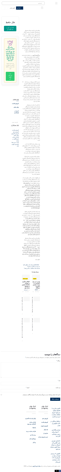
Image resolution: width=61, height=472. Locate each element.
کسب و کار (25, 278)
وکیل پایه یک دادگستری (30, 418)
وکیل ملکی (16, 107)
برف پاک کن (33, 435)
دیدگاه (58, 361)
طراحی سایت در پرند (31, 431)
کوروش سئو (45, 418)
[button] (56, 3)
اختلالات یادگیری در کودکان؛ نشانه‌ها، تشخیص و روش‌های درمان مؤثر (26, 285)
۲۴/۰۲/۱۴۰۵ (37, 291)
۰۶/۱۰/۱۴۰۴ (27, 291)
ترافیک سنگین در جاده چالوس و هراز (55, 423)
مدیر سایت (25, 289)
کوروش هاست (15, 103)
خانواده (34, 278)
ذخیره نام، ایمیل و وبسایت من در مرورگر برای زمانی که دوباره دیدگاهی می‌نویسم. (41, 394)
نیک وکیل (46, 429)
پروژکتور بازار (32, 438)
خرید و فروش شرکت (43, 437)
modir (36, 289)
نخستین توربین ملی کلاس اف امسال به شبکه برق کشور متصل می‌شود (55, 445)
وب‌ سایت (58, 387)
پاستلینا (34, 427)
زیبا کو (34, 442)
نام (59, 380)
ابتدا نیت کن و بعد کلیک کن (10, 28)
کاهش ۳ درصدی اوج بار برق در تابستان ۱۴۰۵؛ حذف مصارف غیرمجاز (55, 458)
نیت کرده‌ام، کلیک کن (10, 76)
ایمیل (27, 387)
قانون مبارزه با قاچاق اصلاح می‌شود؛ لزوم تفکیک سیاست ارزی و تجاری (56, 412)
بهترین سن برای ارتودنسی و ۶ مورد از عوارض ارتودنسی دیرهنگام (36, 285)
